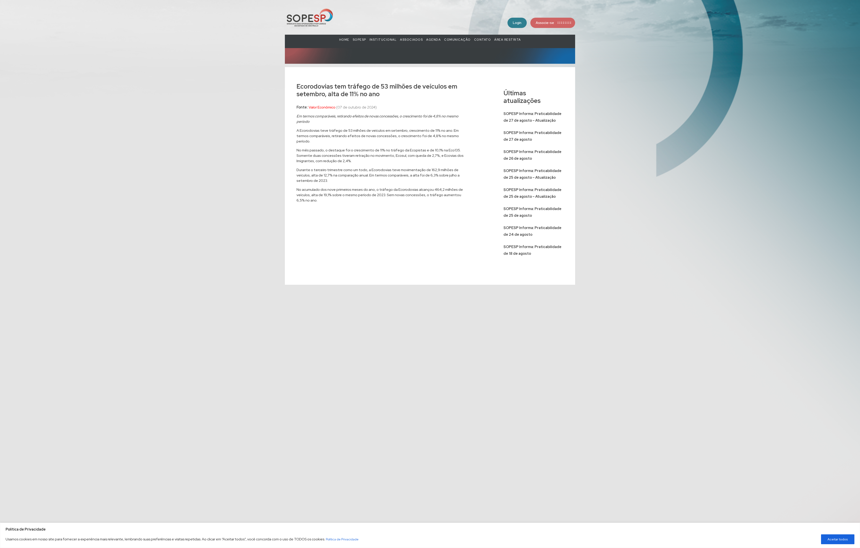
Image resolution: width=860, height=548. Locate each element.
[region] (430, 535)
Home (344, 40)
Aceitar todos (838, 539)
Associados (411, 40)
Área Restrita (507, 40)
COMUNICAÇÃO (457, 40)
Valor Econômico (322, 107)
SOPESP (359, 40)
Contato (482, 40)
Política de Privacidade (342, 539)
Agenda (433, 40)
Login (517, 23)
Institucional (383, 40)
